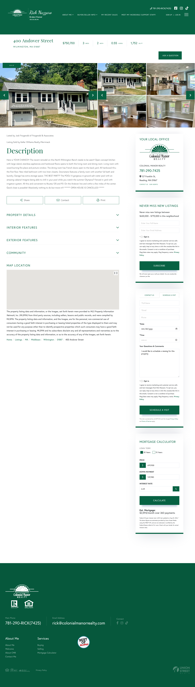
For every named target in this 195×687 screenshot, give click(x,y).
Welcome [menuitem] (9, 649)
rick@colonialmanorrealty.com (78, 623)
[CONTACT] (170, 55)
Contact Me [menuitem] (10, 656)
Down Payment (147, 472)
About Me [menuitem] (67, 15)
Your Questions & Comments (152, 346)
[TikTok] (126, 623)
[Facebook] (117, 623)
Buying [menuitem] (40, 645)
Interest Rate (146, 483)
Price (142, 460)
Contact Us (144, 184)
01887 (59, 339)
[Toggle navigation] (186, 14)
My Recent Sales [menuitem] (109, 15)
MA (26, 339)
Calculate (159, 500)
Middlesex (35, 339)
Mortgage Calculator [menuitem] (46, 652)
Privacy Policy (174, 419)
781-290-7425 (150, 170)
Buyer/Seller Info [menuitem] (87, 15)
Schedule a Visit (169, 295)
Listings (18, 339)
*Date (142, 324)
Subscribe (159, 265)
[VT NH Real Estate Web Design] (181, 670)
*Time (142, 335)
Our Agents (153, 184)
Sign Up (169, 15)
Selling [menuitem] (40, 649)
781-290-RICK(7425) (161, 8)
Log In (177, 15)
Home (9, 339)
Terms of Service (146, 421)
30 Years (147, 452)
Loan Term (145, 448)
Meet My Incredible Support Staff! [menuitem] (139, 15)
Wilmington (48, 339)
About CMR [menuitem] (10, 652)
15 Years (159, 452)
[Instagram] (121, 623)
